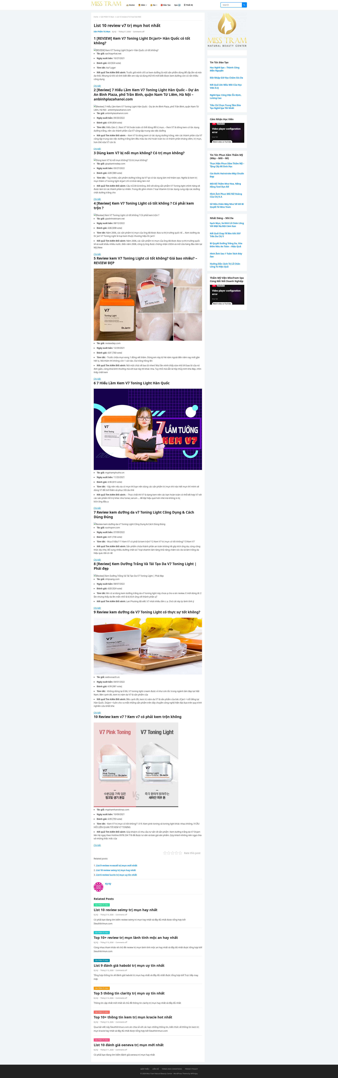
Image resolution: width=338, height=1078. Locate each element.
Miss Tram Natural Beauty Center (159, 1073)
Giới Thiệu (144, 1069)
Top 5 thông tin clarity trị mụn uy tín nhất (129, 993)
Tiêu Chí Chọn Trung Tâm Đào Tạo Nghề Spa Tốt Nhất (225, 107)
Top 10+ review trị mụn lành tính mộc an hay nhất (136, 937)
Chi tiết (97, 85)
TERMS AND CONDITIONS (172, 1069)
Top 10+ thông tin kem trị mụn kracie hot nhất (133, 1017)
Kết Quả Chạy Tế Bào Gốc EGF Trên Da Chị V (225, 235)
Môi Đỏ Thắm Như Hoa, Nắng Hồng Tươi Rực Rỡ (225, 185)
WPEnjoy (194, 1073)
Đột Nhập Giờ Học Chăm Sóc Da (226, 77)
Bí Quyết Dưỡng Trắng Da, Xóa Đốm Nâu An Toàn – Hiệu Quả (226, 245)
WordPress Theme (180, 1073)
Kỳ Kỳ (114, 31)
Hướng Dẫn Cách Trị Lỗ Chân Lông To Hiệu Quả (225, 265)
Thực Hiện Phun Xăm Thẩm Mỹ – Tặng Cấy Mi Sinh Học (227, 165)
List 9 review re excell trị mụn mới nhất (116, 865)
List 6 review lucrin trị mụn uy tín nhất (116, 874)
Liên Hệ (155, 1069)
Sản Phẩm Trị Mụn (107, 17)
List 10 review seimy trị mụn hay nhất (116, 870)
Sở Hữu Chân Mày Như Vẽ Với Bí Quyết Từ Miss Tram (227, 205)
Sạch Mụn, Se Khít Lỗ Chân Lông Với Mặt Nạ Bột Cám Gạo (227, 225)
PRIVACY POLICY (191, 1069)
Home (96, 17)
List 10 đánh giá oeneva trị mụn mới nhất (129, 1045)
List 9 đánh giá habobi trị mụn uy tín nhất (129, 965)
